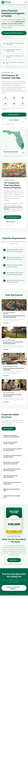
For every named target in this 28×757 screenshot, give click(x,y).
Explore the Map (13, 114)
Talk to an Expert (7, 428)
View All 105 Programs (12, 217)
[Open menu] (26, 2)
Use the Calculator (14, 120)
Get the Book (13, 560)
